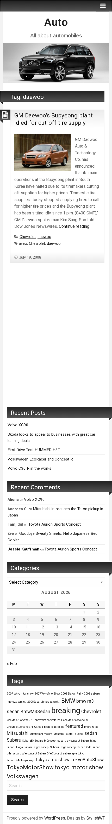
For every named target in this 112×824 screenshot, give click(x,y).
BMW (68, 700)
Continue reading (74, 226)
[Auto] (56, 62)
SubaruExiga (88, 740)
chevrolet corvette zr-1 (48, 720)
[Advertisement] (56, 342)
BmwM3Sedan (35, 711)
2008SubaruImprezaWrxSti (43, 701)
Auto (56, 22)
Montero (58, 734)
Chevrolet (28, 237)
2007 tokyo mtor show (20, 693)
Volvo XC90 (18, 425)
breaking (65, 710)
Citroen (38, 727)
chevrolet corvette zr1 (76, 720)
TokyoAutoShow (87, 759)
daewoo (44, 237)
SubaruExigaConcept (36, 747)
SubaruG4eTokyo (17, 760)
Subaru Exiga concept (63, 747)
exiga (61, 727)
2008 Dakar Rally (72, 693)
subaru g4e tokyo (73, 753)
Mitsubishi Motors (40, 734)
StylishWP (95, 818)
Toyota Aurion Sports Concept (54, 524)
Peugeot (78, 734)
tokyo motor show (79, 767)
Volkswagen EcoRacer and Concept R (40, 459)
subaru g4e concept (25, 753)
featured (74, 726)
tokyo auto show (53, 759)
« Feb (12, 663)
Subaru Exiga (15, 747)
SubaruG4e (84, 747)
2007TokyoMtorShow (47, 693)
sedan (90, 733)
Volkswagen (23, 776)
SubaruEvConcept (45, 740)
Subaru (14, 740)
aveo (23, 243)
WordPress (54, 818)
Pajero (68, 734)
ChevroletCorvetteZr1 (20, 727)
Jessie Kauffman (23, 549)
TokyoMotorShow (30, 767)
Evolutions (50, 727)
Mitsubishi (17, 733)
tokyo (32, 760)
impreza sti (91, 727)
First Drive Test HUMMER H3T (34, 449)
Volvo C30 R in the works (29, 468)
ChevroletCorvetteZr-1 (20, 720)
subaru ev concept (68, 740)
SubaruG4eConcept (50, 753)
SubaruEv (28, 740)
